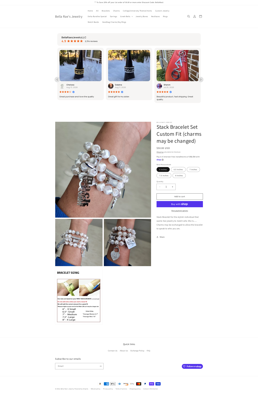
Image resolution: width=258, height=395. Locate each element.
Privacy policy (108, 389)
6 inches (163, 169)
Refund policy (95, 389)
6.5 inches (178, 169)
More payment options (179, 211)
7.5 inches (164, 175)
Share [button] (162, 237)
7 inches (193, 169)
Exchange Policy (137, 350)
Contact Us (112, 350)
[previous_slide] (57, 79)
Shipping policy (135, 389)
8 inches (179, 175)
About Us (124, 350)
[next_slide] (200, 79)
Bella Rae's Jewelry (67, 389)
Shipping (160, 152)
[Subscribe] (100, 366)
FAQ (148, 350)
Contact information (150, 389)
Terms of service (121, 389)
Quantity (160, 181)
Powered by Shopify (81, 389)
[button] (126, 16)
